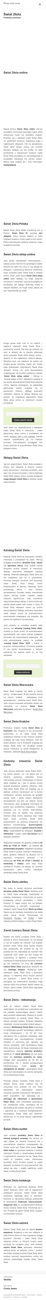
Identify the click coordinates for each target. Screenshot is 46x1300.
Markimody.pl (21, 1295)
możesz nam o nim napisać (22, 436)
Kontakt (24, 1297)
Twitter (31, 918)
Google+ (18, 918)
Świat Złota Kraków (28, 752)
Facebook (8, 918)
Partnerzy (16, 1297)
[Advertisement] (23, 45)
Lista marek (31, 1295)
